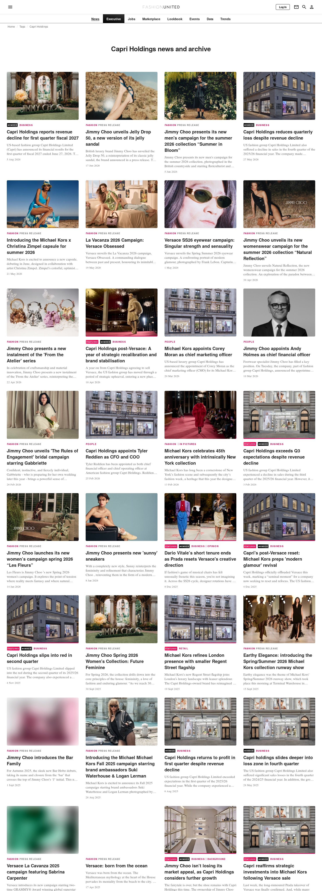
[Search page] (304, 7)
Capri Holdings (39, 26)
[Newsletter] (296, 7)
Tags (22, 26)
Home (11, 26)
